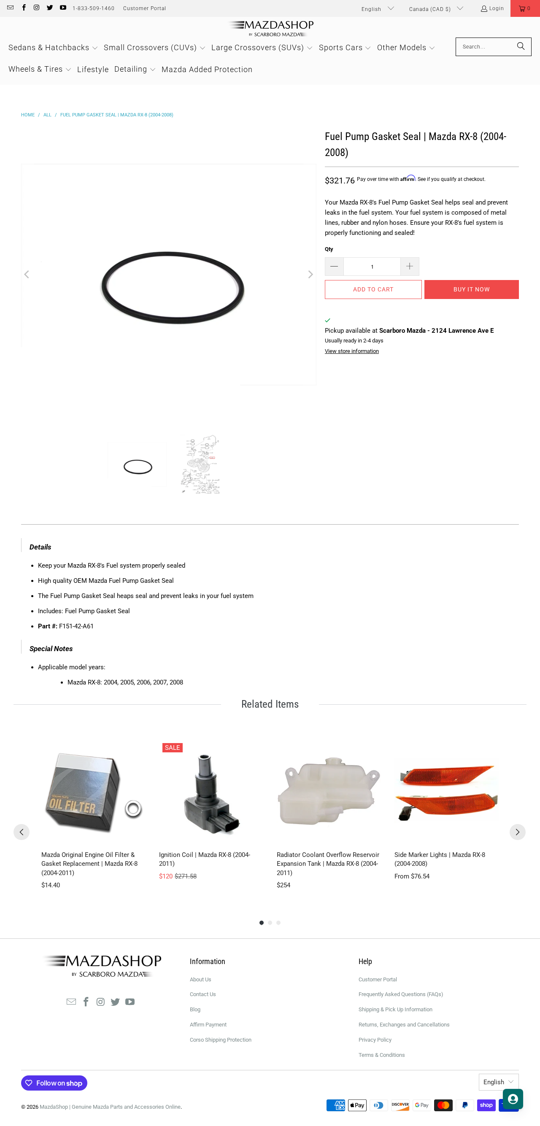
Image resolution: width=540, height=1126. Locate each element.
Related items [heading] (269, 704)
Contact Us (203, 994)
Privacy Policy (375, 1040)
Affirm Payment (208, 1024)
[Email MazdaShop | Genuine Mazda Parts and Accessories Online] (10, 8)
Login (496, 8)
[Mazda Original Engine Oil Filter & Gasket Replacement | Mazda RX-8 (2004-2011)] (93, 792)
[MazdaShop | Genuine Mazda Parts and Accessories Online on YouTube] (62, 8)
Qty (329, 249)
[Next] (310, 274)
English (372, 9)
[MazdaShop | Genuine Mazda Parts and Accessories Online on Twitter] (49, 8)
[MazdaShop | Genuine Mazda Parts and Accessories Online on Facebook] (23, 8)
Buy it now (472, 289)
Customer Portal (144, 8)
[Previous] (27, 274)
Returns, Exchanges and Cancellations (404, 1024)
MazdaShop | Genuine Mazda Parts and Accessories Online (110, 1107)
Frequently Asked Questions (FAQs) (401, 994)
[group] (93, 815)
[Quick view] (137, 835)
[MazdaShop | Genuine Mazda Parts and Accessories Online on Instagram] (36, 8)
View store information (352, 351)
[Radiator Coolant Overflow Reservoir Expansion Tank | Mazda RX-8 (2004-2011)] (329, 792)
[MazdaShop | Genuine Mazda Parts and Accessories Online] (270, 29)
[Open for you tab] (513, 1099)
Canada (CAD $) (431, 9)
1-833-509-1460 (94, 8)
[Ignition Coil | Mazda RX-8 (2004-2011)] (211, 792)
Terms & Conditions (382, 1055)
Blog (195, 1009)
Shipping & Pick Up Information (395, 1009)
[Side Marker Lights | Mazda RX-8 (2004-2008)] (446, 792)
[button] (525, 8)
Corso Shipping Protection (220, 1040)
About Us (200, 979)
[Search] (521, 47)
